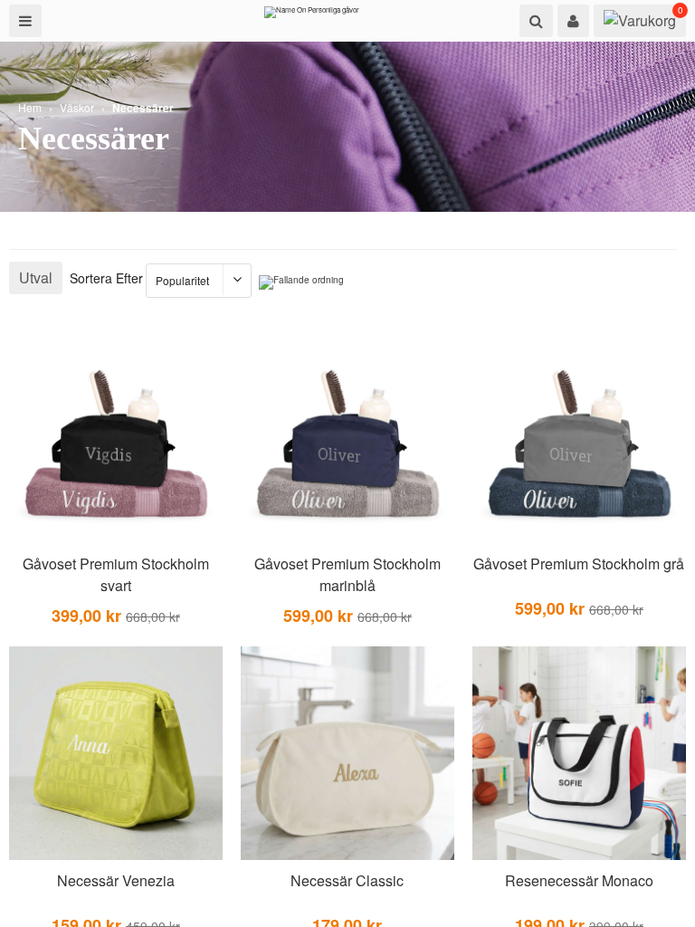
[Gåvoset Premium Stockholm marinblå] (347, 437)
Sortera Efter (106, 278)
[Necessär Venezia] (116, 753)
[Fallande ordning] (301, 282)
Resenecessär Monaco (579, 880)
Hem (30, 107)
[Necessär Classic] (347, 753)
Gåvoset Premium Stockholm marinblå (347, 574)
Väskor (77, 107)
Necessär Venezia (116, 880)
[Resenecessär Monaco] (579, 753)
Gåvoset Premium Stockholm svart (116, 574)
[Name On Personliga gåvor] (311, 16)
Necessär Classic (347, 880)
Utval (35, 277)
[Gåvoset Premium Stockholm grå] (579, 437)
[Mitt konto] (573, 21)
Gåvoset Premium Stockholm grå (578, 563)
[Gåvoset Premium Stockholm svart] (116, 437)
